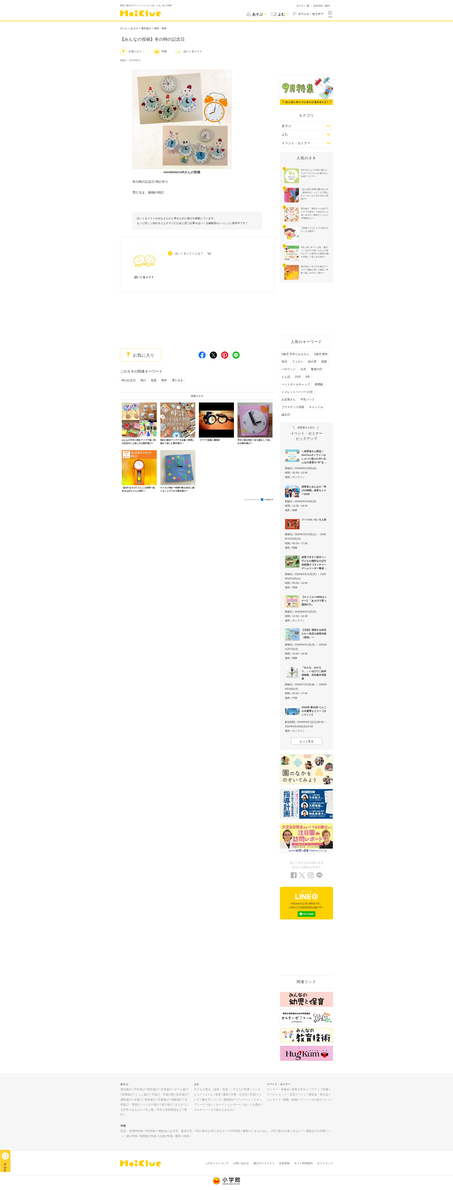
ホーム (123, 28)
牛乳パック (307, 399)
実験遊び (177, 1099)
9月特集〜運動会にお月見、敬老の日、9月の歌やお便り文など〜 (186, 1130)
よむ (285, 134)
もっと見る (306, 741)
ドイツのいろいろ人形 (314, 519)
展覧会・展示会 (318, 1094)
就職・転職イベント (296, 1099)
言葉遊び (163, 1099)
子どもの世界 (241, 1089)
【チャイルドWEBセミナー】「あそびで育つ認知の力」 (314, 601)
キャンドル (316, 407)
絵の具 (312, 361)
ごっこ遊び (142, 1094)
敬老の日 (316, 369)
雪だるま (177, 380)
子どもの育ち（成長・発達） (212, 1089)
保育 (218, 1094)
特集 (123, 1125)
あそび (134, 28)
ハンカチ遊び (150, 1104)
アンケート (244, 1099)
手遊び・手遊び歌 (162, 1094)
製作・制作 (160, 28)
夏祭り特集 (182, 1136)
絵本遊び (182, 1094)
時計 (143, 380)
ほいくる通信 (251, 1104)
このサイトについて (217, 1163)
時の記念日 (129, 380)
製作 (164, 380)
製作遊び (146, 28)
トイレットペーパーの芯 (297, 391)
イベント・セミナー (296, 143)
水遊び (138, 1099)
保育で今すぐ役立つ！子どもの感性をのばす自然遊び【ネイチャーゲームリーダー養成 (314, 563)
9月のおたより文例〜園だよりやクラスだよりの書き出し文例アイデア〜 (314, 173)
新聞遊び (127, 1094)
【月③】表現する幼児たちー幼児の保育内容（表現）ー (314, 633)
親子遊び (167, 1104)
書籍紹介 (229, 1099)
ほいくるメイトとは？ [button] (189, 253)
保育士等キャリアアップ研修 (310, 1089)
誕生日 (286, 414)
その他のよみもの (221, 1109)
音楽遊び (150, 1099)
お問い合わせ (241, 1163)
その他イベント (321, 1099)
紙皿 (154, 380)
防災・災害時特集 (132, 1130)
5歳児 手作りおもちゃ (295, 354)
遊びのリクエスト (264, 1163)
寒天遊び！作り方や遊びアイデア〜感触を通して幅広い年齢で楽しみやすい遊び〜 (314, 269)
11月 (303, 369)
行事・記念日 (239, 1094)
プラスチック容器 (293, 407)
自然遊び (166, 1089)
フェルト (297, 361)
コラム (209, 1094)
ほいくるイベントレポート (224, 1104)
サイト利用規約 (303, 1163)
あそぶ (286, 126)
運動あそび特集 (316, 1130)
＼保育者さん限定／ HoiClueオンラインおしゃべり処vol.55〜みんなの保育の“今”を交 (314, 457)
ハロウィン (289, 369)
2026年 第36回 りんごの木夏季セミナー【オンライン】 (314, 711)
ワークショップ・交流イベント (286, 1094)
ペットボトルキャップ (296, 384)
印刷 (164, 51)
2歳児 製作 (321, 354)
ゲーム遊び (181, 1089)
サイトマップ (325, 1163)
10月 (298, 376)
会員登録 (284, 1163)
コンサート (274, 1099)
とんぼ (286, 376)
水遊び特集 (166, 1136)
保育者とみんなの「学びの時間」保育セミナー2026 (314, 490)
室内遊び (126, 1089)
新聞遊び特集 (148, 1136)
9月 (308, 376)
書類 (226, 1094)
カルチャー (201, 1109)
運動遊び (126, 1099)
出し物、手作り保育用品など (163, 1109)
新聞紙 (319, 384)
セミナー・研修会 (278, 1089)
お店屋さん (289, 399)
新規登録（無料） (322, 5)
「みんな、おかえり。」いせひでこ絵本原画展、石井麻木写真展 (314, 673)
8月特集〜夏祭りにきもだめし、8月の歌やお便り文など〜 (267, 1130)
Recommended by (252, 499)
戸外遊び (139, 1089)
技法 (284, 361)
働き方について (212, 1099)
